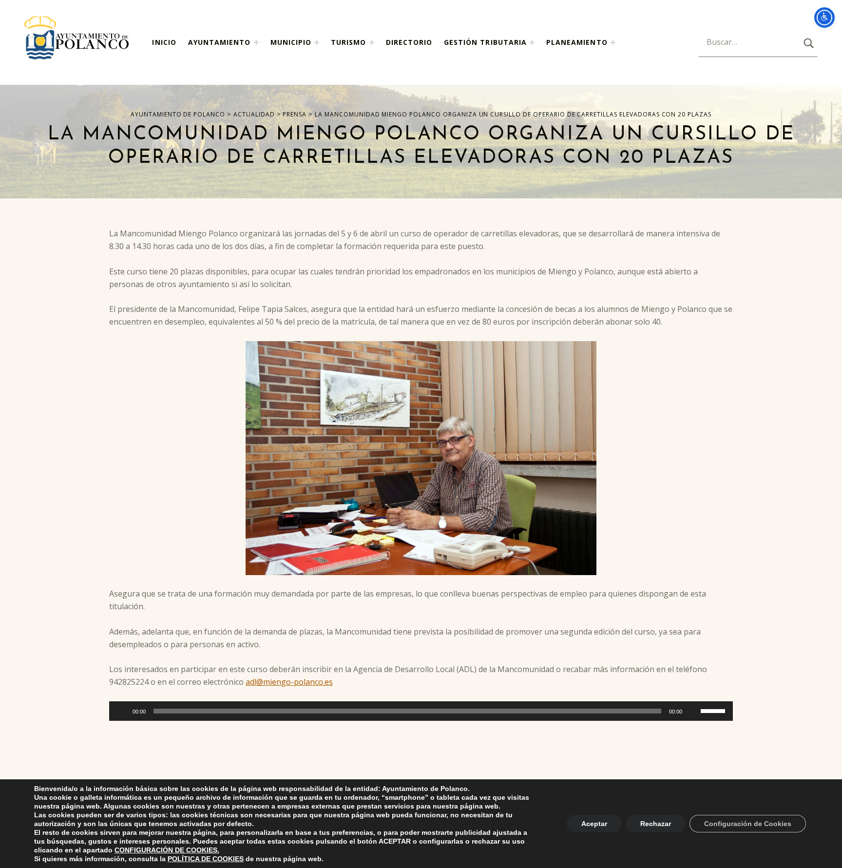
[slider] (714, 710)
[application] (421, 711)
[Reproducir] (122, 711)
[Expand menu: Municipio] (316, 42)
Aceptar (594, 824)
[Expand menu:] (532, 42)
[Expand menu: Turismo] (371, 42)
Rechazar (655, 824)
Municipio (290, 42)
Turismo (348, 42)
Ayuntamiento (219, 42)
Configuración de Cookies (747, 824)
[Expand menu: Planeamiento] (613, 42)
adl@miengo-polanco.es (289, 681)
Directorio (409, 42)
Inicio (164, 42)
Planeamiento (577, 42)
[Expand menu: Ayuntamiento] (256, 42)
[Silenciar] (693, 711)
